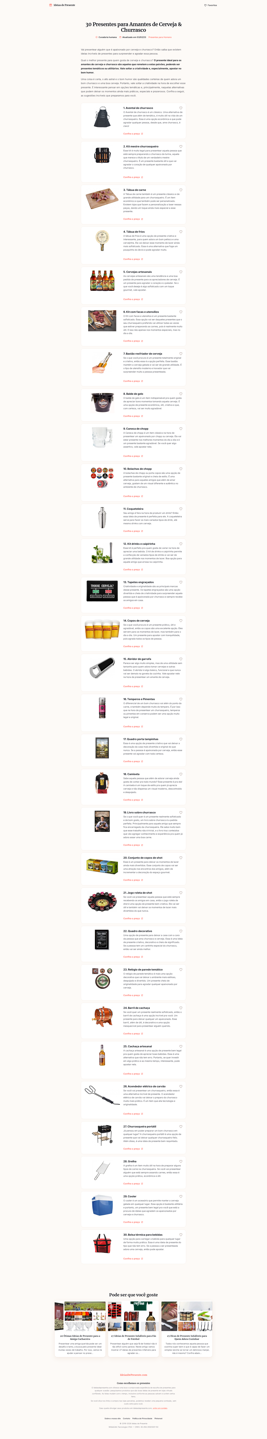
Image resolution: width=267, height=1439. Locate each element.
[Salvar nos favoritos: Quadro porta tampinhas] (180, 739)
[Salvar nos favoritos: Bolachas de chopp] (180, 468)
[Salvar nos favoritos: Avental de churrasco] (180, 108)
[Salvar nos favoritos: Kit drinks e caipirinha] (180, 543)
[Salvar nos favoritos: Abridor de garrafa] (180, 659)
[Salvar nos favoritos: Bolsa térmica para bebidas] (180, 1234)
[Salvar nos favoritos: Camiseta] (180, 774)
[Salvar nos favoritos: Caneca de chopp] (180, 428)
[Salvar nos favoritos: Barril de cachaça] (180, 1007)
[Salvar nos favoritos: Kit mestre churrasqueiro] (180, 146)
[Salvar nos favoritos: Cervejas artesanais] (180, 271)
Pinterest (158, 1418)
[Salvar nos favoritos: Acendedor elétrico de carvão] (180, 1086)
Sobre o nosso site (113, 1418)
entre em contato (160, 1408)
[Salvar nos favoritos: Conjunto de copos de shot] (180, 857)
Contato (126, 1418)
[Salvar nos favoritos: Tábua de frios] (180, 231)
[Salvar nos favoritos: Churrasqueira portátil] (180, 1126)
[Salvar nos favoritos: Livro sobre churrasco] (180, 812)
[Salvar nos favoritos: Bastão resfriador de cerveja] (180, 353)
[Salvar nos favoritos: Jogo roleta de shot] (180, 892)
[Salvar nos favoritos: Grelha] (180, 1161)
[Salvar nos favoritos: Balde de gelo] (180, 393)
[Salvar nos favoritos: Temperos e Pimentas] (180, 699)
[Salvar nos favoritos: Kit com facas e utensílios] (180, 311)
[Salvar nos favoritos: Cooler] (180, 1196)
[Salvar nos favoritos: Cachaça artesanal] (180, 1046)
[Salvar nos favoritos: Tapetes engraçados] (180, 582)
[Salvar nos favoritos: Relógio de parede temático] (180, 969)
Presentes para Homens (160, 37)
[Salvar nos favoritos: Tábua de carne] (180, 189)
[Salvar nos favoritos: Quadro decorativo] (180, 931)
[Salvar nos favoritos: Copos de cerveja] (180, 620)
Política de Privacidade (142, 1418)
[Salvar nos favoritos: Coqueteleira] (180, 508)
